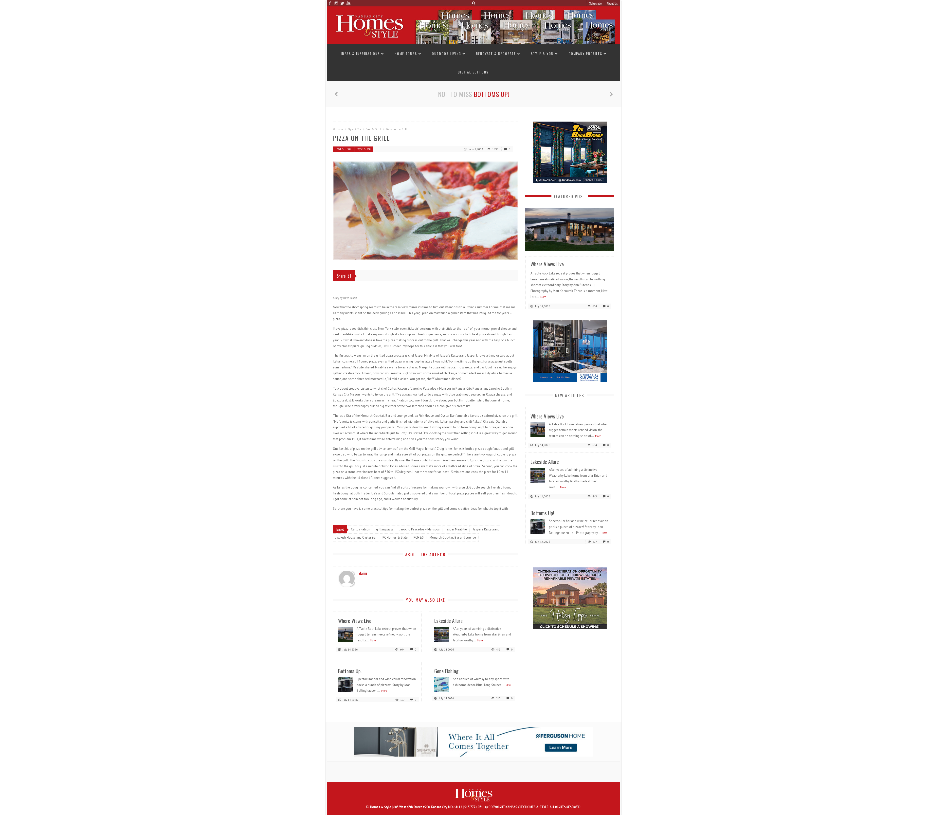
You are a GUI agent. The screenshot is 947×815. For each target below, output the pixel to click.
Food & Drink (374, 129)
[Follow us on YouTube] (348, 3)
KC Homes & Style (379, 807)
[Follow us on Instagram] (336, 3)
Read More (600, 245)
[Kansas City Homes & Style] (473, 25)
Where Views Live (354, 620)
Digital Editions (473, 71)
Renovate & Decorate (496, 53)
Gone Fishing (446, 671)
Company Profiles (585, 53)
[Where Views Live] (345, 634)
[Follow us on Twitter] (342, 3)
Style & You (542, 53)
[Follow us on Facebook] (330, 3)
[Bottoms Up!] (345, 684)
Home (340, 129)
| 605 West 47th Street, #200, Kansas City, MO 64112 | (428, 807)
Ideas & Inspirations (360, 53)
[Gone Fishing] (441, 684)
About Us (612, 3)
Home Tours (406, 53)
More (373, 640)
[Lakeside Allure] (441, 634)
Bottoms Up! (491, 94)
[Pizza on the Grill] (425, 211)
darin (363, 573)
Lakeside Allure (448, 620)
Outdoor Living (446, 53)
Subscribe (595, 3)
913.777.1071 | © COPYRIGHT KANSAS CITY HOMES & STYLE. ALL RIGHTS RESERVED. (522, 807)
